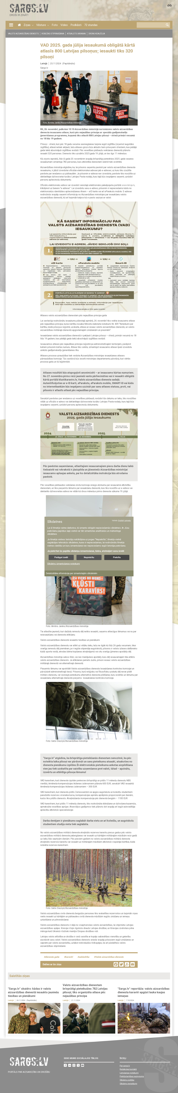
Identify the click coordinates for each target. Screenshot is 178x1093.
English (121, 521)
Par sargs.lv (125, 1066)
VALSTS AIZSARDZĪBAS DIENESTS (23, 33)
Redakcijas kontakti (128, 1069)
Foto (55, 25)
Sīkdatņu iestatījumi (128, 1084)
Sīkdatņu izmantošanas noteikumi (63, 563)
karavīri (69, 957)
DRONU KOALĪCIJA (97, 33)
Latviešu (127, 521)
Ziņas (27, 25)
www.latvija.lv (128, 185)
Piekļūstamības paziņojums (132, 1076)
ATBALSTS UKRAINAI (76, 33)
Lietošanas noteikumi (129, 1073)
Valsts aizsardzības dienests (109, 957)
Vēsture (41, 25)
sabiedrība (84, 957)
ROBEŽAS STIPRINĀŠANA (53, 33)
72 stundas (90, 25)
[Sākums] (29, 16)
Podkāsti (76, 25)
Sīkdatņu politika (127, 1080)
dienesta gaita (52, 957)
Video (64, 25)
